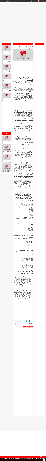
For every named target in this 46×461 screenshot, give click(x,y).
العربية (4, 1)
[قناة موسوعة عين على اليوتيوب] (6, 1)
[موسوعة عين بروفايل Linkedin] (8, 1)
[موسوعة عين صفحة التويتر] (7, 1)
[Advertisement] (23, 9)
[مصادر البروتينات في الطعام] (29, 321)
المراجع (42, 47)
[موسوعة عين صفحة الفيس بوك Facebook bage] (9, 1)
